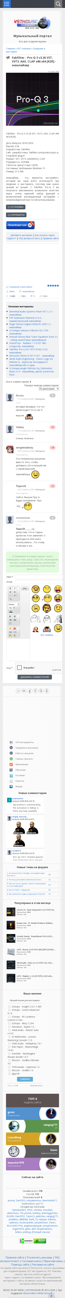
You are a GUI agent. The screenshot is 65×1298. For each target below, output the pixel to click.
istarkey (36, 1213)
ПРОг (30, 1209)
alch (34, 1228)
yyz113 (39, 1203)
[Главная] (32, 28)
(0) (49, 890)
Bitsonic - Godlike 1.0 (22, 1070)
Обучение (20, 769)
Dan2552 (20, 1200)
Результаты (38, 1085)
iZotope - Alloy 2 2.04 (23, 1023)
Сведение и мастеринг (20, 286)
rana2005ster (41, 1222)
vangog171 (52, 1216)
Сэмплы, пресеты (24, 758)
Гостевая (20, 775)
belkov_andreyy (23, 1231)
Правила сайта (51, 238)
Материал (40, 399)
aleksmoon (12, 1213)
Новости (19, 780)
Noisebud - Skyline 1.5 (23, 1026)
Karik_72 (33, 1219)
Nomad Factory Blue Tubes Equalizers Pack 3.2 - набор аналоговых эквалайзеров (33, 338)
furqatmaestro (44, 1228)
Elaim (12, 291)
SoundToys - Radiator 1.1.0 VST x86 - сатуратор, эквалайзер (28, 345)
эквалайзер (28, 291)
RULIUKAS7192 (15, 1225)
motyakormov (34, 1200)
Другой (15, 1073)
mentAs (38, 1209)
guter (27, 1228)
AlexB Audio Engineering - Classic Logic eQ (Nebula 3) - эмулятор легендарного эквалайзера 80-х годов (31, 362)
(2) (49, 874)
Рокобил (47, 1209)
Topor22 (21, 486)
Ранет (52, 1222)
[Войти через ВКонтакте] (24, 690)
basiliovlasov (28, 1203)
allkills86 (23, 1219)
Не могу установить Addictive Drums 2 (25, 880)
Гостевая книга (31, 1261)
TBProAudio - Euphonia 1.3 (25, 1066)
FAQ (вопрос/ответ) (29, 238)
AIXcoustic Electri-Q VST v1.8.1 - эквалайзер (31, 355)
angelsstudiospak (32, 1225)
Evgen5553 (18, 1228)
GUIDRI (10, 1216)
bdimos (52, 1219)
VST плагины (24, 48)
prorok (11, 1200)
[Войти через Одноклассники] (46, 690)
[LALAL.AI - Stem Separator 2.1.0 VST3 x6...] (11, 915)
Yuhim (20, 427)
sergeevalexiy (24, 447)
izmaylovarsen (50, 1225)
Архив (32, 1085)
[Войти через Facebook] (29, 690)
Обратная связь (53, 1261)
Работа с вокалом (24, 753)
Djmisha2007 (19, 1209)
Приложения (21, 764)
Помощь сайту (20, 1264)
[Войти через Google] (41, 690)
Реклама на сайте (43, 1264)
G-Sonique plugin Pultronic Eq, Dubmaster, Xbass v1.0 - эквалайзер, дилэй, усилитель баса (31, 371)
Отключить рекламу (39, 1257)
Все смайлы (47, 634)
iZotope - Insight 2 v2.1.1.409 (26, 1006)
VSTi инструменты (24, 742)
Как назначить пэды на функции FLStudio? (27, 894)
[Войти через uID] (18, 690)
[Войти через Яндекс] (35, 690)
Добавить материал (21, 235)
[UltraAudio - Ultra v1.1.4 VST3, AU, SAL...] (11, 968)
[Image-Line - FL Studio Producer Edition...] (11, 928)
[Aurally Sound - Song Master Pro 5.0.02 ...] (11, 941)
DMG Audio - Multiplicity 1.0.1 (27, 1043)
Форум (18, 786)
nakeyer (43, 1219)
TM (21, 1213)
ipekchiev (40, 1216)
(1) (49, 880)
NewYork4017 (49, 1200)
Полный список (41, 1231)
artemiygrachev (49, 1213)
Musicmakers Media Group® (38, 1293)
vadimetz (13, 1222)
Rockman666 (26, 1222)
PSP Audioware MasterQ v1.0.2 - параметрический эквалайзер (25, 319)
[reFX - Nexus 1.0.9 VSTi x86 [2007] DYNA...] (11, 955)
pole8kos (13, 1219)
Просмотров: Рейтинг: (36, 912)
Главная (10, 48)
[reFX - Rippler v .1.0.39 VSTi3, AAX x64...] (11, 981)
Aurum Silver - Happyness (19, 890)
